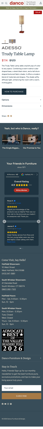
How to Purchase (14, 92)
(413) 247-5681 (8, 273)
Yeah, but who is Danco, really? (21, 128)
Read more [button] (11, 242)
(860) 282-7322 (9, 289)
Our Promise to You (31, 148)
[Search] (7, 3)
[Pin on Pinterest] (11, 116)
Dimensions (7, 106)
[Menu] (2, 3)
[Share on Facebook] (8, 116)
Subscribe (21, 396)
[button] (2, 144)
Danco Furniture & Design (16, 419)
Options (5, 100)
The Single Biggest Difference (11, 148)
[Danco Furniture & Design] (24, 3)
